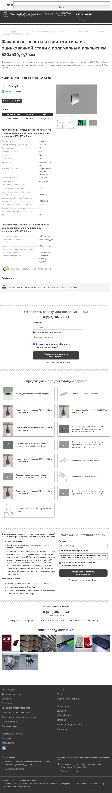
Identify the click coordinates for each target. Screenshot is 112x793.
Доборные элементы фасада (16, 712)
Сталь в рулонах (10, 722)
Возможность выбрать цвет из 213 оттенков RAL (29, 269)
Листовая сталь (9, 726)
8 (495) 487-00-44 (56, 612)
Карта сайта (8, 743)
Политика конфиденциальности (16, 786)
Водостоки (7, 703)
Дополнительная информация (47, 332)
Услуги (60, 689)
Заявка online (83, 14)
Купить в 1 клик (11, 101)
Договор (61, 711)
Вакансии (62, 720)
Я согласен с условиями (53, 345)
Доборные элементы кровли (16, 708)
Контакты (62, 729)
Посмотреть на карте (14, 768)
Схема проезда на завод (69, 724)
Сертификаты (64, 715)
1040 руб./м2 (44, 118)
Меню (10, 5)
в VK (70, 630)
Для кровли (7, 699)
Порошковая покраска (68, 699)
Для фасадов (8, 689)
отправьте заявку (96, 783)
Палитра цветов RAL (12, 734)
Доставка (6, 738)
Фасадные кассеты (11, 694)
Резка (60, 694)
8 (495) (56, 317)
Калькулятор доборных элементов (19, 717)
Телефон (37, 322)
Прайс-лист (63, 706)
